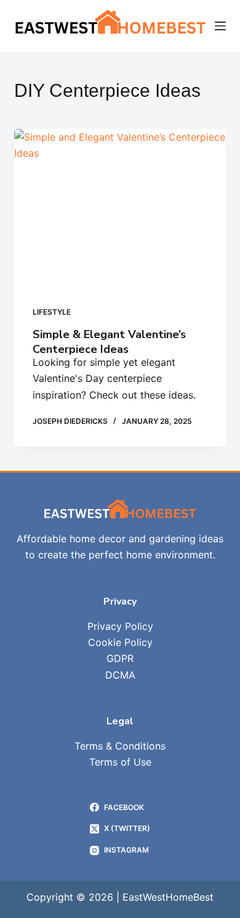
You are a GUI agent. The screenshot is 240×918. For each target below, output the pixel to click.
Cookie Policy (120, 642)
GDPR (120, 658)
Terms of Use (120, 762)
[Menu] (220, 25)
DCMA (120, 675)
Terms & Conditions (120, 746)
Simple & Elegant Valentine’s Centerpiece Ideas (109, 341)
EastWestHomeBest (168, 897)
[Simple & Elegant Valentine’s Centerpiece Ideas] (119, 208)
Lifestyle (52, 311)
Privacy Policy (120, 626)
